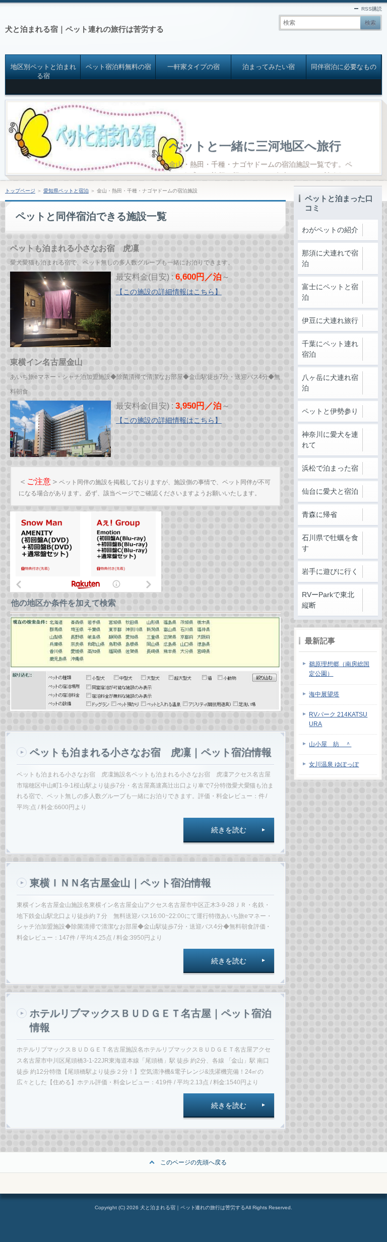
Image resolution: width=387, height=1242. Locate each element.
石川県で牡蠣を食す (330, 543)
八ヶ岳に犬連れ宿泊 (330, 382)
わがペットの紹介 (330, 230)
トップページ (20, 190)
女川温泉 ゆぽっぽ (334, 764)
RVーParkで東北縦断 (328, 600)
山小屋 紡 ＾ (330, 744)
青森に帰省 (319, 514)
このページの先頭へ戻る (193, 1162)
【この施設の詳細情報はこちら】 (169, 292)
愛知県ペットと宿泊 (66, 190)
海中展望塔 (324, 694)
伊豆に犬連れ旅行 (330, 320)
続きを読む (228, 830)
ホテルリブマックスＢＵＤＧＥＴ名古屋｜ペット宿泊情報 (151, 1020)
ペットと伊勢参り (330, 411)
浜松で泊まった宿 (330, 468)
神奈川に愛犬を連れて (330, 439)
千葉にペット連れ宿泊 (330, 349)
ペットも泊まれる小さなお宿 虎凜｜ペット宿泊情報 (151, 752)
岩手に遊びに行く (330, 571)
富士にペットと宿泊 (330, 292)
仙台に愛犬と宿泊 (330, 491)
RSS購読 (371, 9)
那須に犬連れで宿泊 (330, 258)
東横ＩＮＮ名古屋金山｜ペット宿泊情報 (120, 882)
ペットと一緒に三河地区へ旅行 (255, 146)
